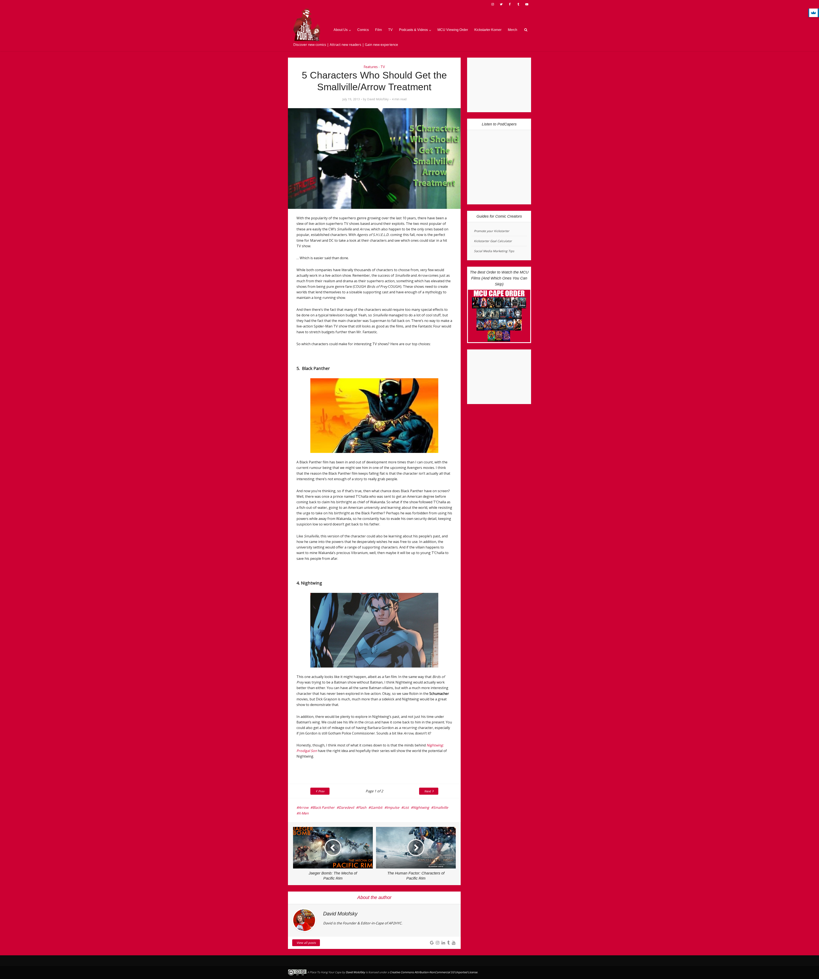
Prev (321, 791)
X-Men (304, 813)
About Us (341, 30)
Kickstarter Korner (487, 30)
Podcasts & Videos (413, 30)
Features (371, 66)
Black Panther (323, 807)
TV (390, 30)
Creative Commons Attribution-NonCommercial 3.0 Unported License (433, 972)
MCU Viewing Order (452, 30)
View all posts (306, 943)
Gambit (376, 807)
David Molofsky (378, 99)
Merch (512, 30)
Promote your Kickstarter (491, 231)
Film (378, 30)
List (406, 807)
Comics (363, 30)
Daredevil (346, 807)
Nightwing (421, 807)
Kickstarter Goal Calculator (493, 241)
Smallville (440, 807)
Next (427, 791)
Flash (362, 807)
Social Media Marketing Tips (494, 251)
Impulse (392, 807)
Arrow (303, 807)
